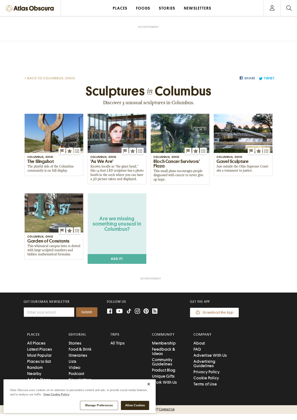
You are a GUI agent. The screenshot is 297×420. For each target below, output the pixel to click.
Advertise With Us (210, 355)
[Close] (149, 384)
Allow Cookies (135, 405)
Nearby (34, 373)
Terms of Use (205, 384)
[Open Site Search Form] (289, 8)
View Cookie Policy (56, 394)
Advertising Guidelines (204, 363)
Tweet (269, 78)
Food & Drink (80, 349)
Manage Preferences (99, 405)
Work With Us (164, 382)
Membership (164, 343)
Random (35, 367)
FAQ (197, 349)
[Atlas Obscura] (31, 8)
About (199, 343)
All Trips (117, 343)
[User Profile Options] (272, 8)
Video (74, 367)
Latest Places (39, 349)
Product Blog (163, 370)
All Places (36, 343)
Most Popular (39, 355)
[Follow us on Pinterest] (146, 311)
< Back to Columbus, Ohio (50, 78)
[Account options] (272, 8)
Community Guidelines (162, 362)
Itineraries (78, 355)
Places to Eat (39, 361)
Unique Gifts (163, 376)
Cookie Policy (206, 378)
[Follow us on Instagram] (137, 311)
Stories (75, 343)
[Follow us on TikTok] (129, 312)
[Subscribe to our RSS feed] (154, 311)
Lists (73, 361)
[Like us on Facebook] (109, 311)
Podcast (76, 373)
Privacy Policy (207, 372)
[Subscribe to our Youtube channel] (119, 311)
